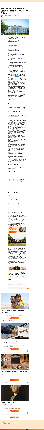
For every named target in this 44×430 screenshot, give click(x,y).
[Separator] (28, 288)
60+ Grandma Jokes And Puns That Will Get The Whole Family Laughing (20, 0)
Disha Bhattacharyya (4, 404)
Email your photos (12, 231)
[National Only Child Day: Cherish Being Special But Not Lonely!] (15, 301)
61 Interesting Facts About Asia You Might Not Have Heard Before (22, 274)
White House (17, 76)
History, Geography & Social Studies (11, 271)
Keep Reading (15, 318)
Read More (31, 0)
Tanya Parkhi (3, 374)
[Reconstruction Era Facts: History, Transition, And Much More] (17, 268)
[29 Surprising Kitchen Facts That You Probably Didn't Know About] (15, 362)
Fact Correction (24, 288)
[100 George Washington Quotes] (15, 393)
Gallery (3, 34)
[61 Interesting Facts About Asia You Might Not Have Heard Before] (23, 268)
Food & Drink (6, 382)
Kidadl (1, 5)
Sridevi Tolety (7, 15)
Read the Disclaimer (12, 288)
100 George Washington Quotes (10, 403)
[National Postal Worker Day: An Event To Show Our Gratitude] (15, 331)
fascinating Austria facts (21, 58)
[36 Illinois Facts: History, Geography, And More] (11, 268)
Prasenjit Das (3, 313)
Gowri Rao (19, 284)
